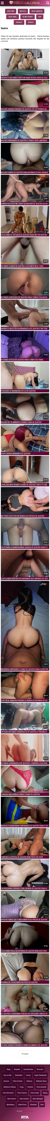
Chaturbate (18, 1075)
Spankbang (10, 1105)
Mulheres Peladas (10, 1087)
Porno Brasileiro (8, 1093)
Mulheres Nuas (41, 1081)
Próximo (25, 1054)
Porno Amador (41, 1087)
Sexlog (45, 1093)
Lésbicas (29, 1081)
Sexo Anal (12, 17)
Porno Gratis (35, 1093)
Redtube (10, 11)
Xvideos (19, 22)
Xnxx (42, 1105)
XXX (39, 17)
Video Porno (22, 1105)
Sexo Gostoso (24, 1099)
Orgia (22, 1087)
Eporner (6, 1081)
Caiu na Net (7, 1075)
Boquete (17, 1069)
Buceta (23, 11)
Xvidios (31, 22)
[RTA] (25, 1117)
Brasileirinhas (28, 1069)
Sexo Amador (37, 11)
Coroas (28, 1075)
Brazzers (40, 1069)
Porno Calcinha (28, 1111)
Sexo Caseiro (11, 1099)
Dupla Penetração (40, 1075)
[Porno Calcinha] (25, 3)
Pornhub (30, 1087)
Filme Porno (27, 17)
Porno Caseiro (22, 1093)
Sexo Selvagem (38, 1099)
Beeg (8, 1069)
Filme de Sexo (17, 1081)
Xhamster (33, 1105)
